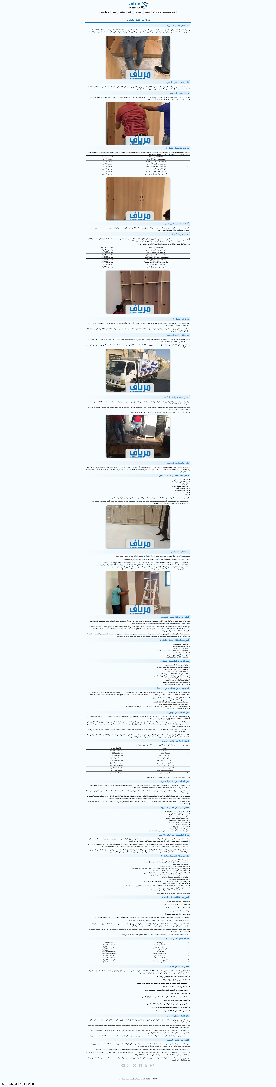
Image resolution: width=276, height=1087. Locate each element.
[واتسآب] (7, 1084)
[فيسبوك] (24, 1084)
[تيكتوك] (29, 1084)
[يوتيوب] (33, 1084)
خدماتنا (139, 12)
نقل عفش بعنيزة (168, 777)
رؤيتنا (130, 12)
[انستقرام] (21, 1084)
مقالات (122, 12)
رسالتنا (147, 12)
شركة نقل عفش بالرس (163, 893)
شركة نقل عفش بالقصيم (154, 777)
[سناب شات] (12, 1084)
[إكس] (16, 1084)
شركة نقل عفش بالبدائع (178, 893)
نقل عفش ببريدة (163, 230)
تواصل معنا (105, 12)
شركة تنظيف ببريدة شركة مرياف (164, 12)
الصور (114, 12)
